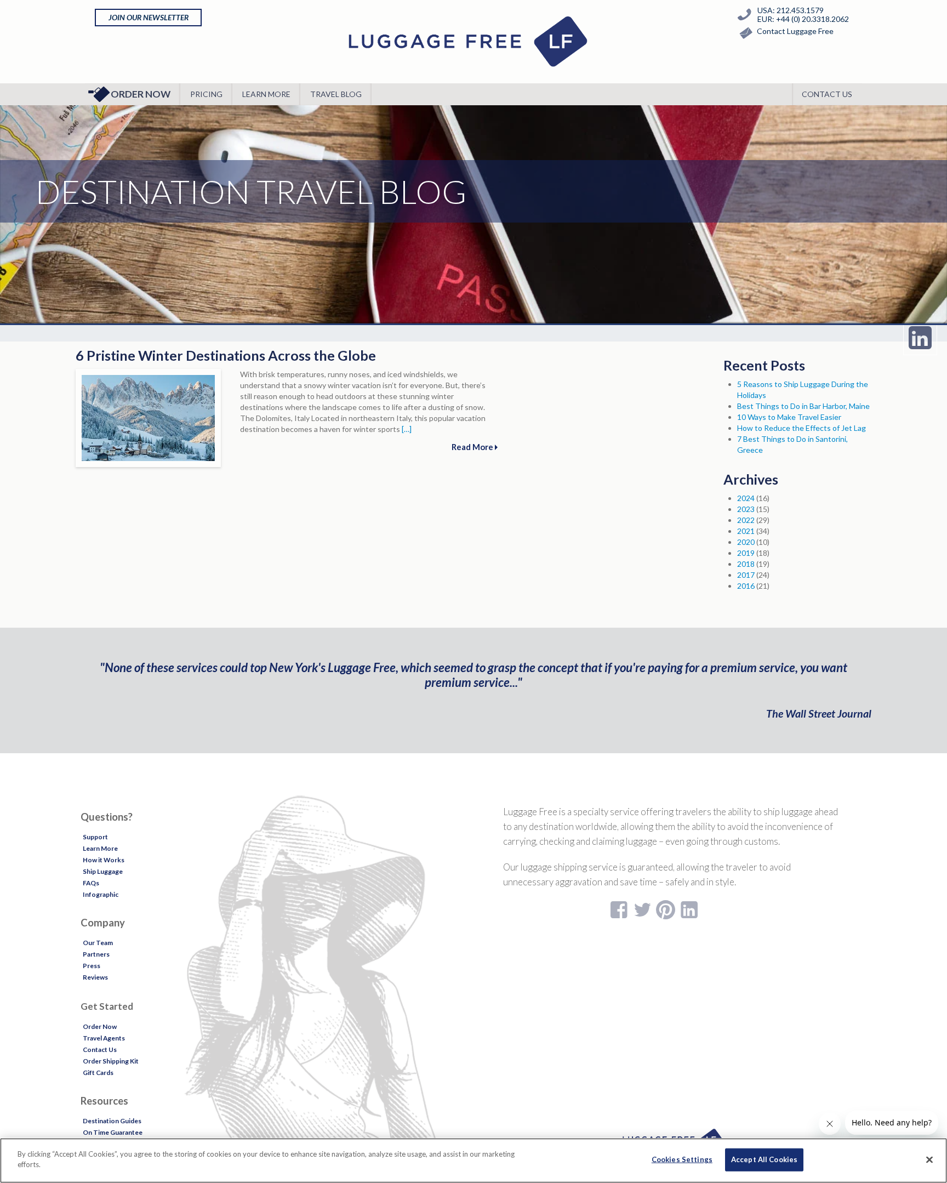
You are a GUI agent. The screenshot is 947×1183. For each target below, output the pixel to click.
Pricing (206, 94)
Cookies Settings (682, 1159)
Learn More (266, 94)
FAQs (91, 883)
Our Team (98, 943)
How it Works (103, 860)
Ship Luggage (103, 871)
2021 (746, 531)
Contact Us (827, 94)
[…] (407, 429)
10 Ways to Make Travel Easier (789, 417)
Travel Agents (104, 1038)
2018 (746, 563)
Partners (96, 954)
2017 (746, 574)
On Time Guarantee (112, 1132)
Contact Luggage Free (795, 31)
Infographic (100, 894)
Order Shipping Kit (111, 1061)
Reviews (95, 977)
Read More (473, 447)
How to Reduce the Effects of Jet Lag (801, 428)
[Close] (929, 1159)
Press (91, 966)
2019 (746, 553)
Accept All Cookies (764, 1159)
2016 (746, 585)
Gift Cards (98, 1072)
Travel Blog (336, 94)
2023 (746, 509)
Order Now (140, 94)
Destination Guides (112, 1121)
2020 (746, 542)
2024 (746, 498)
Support (95, 837)
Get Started (107, 1006)
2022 (746, 520)
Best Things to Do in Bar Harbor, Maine (803, 406)
